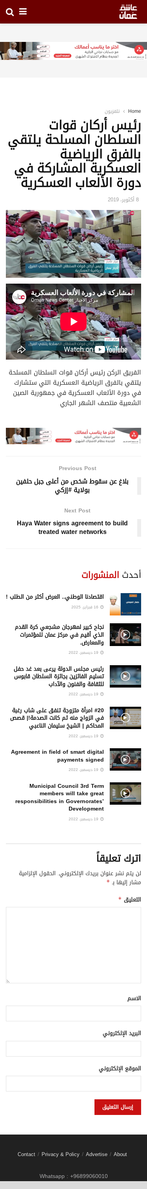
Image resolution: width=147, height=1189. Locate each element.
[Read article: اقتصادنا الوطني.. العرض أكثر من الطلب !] (125, 604)
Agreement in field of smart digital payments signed (57, 756)
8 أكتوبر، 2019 (123, 200)
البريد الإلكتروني (122, 1033)
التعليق (129, 899)
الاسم (134, 998)
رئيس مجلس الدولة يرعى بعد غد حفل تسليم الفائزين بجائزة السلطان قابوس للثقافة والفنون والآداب (59, 677)
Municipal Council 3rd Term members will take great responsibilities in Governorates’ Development (59, 797)
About (120, 1154)
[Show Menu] (23, 12)
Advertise (96, 1154)
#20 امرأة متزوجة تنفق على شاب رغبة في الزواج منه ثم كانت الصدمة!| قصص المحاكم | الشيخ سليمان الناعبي (57, 718)
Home (134, 111)
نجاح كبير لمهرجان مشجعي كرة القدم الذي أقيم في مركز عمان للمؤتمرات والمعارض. (59, 635)
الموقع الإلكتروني (120, 1068)
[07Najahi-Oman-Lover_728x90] (73, 51)
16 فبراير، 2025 (85, 607)
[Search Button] (10, 11)
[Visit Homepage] (128, 12)
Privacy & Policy (61, 1154)
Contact (26, 1154)
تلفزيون (112, 111)
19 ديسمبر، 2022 (84, 652)
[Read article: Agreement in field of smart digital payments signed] (125, 759)
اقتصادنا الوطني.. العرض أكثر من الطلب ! (55, 597)
